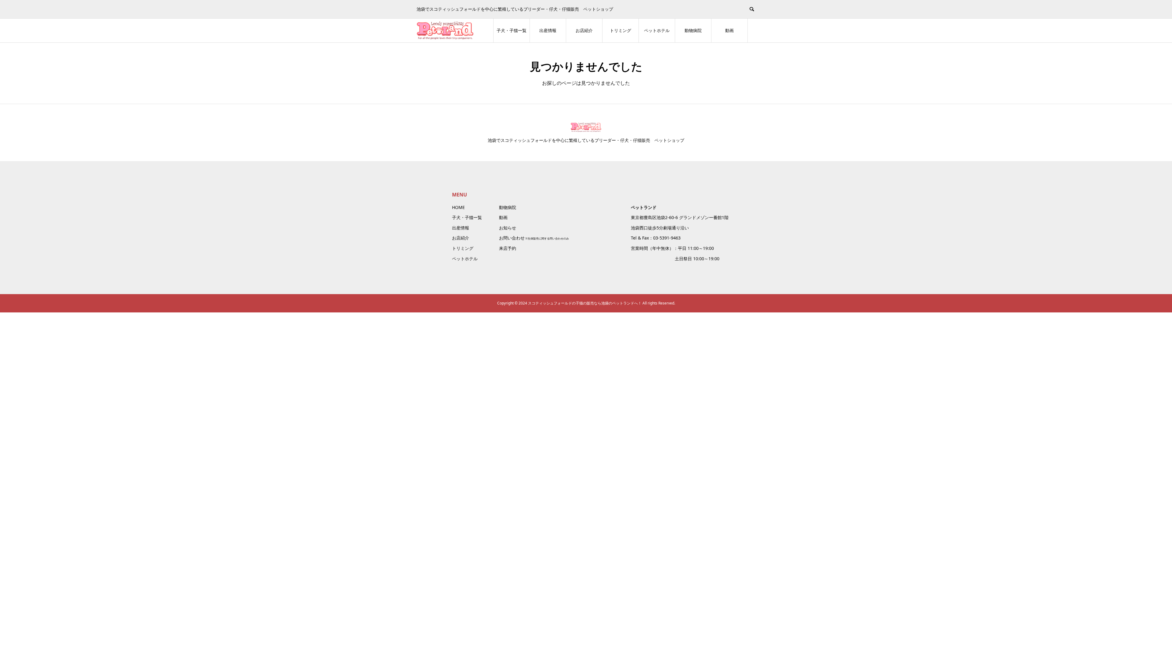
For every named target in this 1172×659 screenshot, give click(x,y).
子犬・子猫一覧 (511, 30)
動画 (729, 30)
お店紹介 (584, 30)
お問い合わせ (512, 238)
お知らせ (507, 228)
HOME (458, 207)
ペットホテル (657, 30)
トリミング (620, 30)
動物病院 (693, 30)
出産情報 (547, 30)
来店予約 (507, 248)
